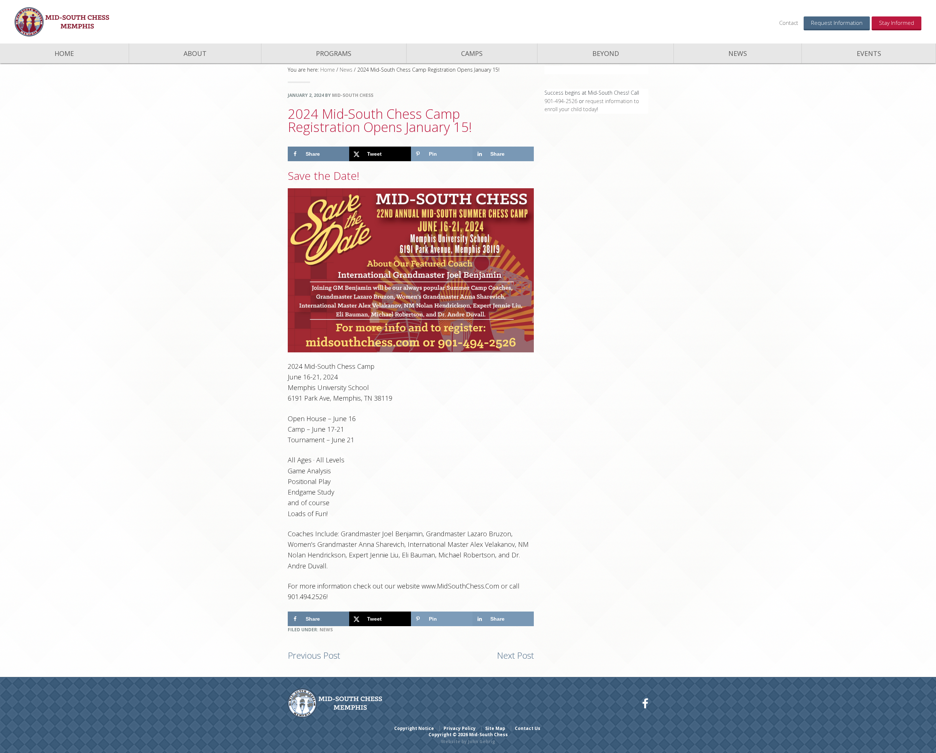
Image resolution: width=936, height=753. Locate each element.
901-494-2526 (560, 101)
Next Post (515, 655)
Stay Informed (896, 22)
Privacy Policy (460, 728)
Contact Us (527, 728)
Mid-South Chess (62, 22)
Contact (788, 22)
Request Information (837, 22)
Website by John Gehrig (468, 741)
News (326, 630)
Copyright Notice (414, 728)
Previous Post (314, 655)
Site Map (495, 728)
